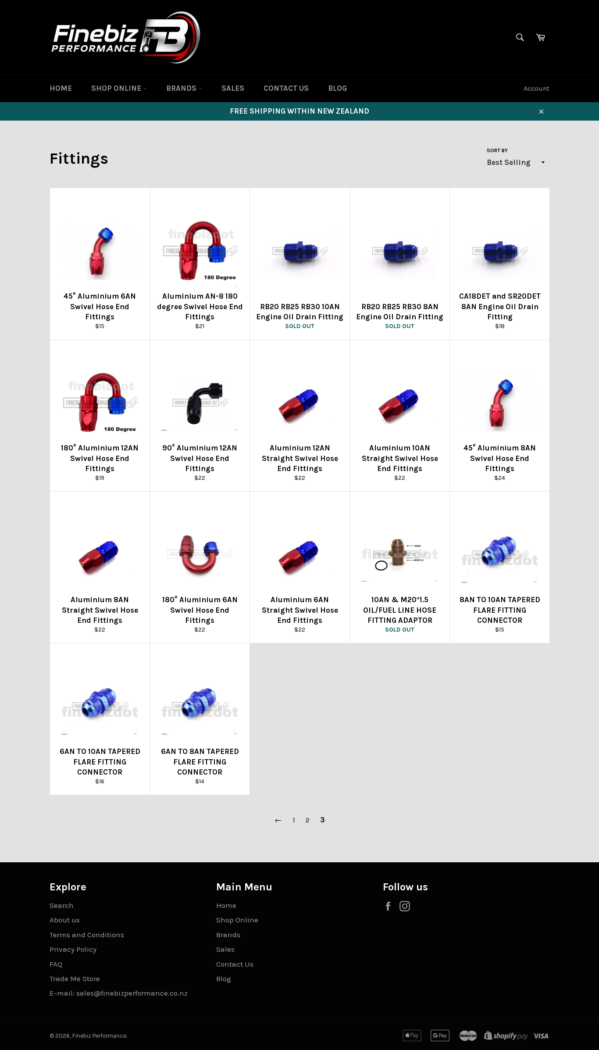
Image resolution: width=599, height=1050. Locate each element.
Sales (232, 88)
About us (65, 919)
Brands (182, 88)
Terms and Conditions (87, 934)
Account (536, 88)
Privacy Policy (73, 949)
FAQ (56, 964)
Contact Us (286, 88)
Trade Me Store (75, 978)
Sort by (497, 150)
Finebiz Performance (99, 1035)
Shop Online (117, 88)
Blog (337, 88)
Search (62, 905)
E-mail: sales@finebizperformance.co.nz (119, 993)
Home (61, 88)
